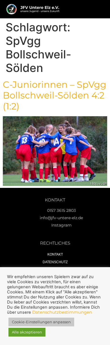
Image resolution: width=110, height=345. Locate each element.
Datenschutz (55, 262)
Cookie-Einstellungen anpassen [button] (41, 322)
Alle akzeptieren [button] (27, 332)
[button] (72, 9)
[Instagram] (84, 9)
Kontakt (55, 254)
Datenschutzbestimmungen (62, 312)
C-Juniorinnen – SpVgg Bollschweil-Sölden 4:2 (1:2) (54, 95)
